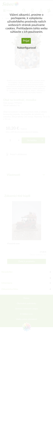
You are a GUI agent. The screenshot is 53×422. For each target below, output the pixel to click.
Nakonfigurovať (26, 47)
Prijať (26, 40)
